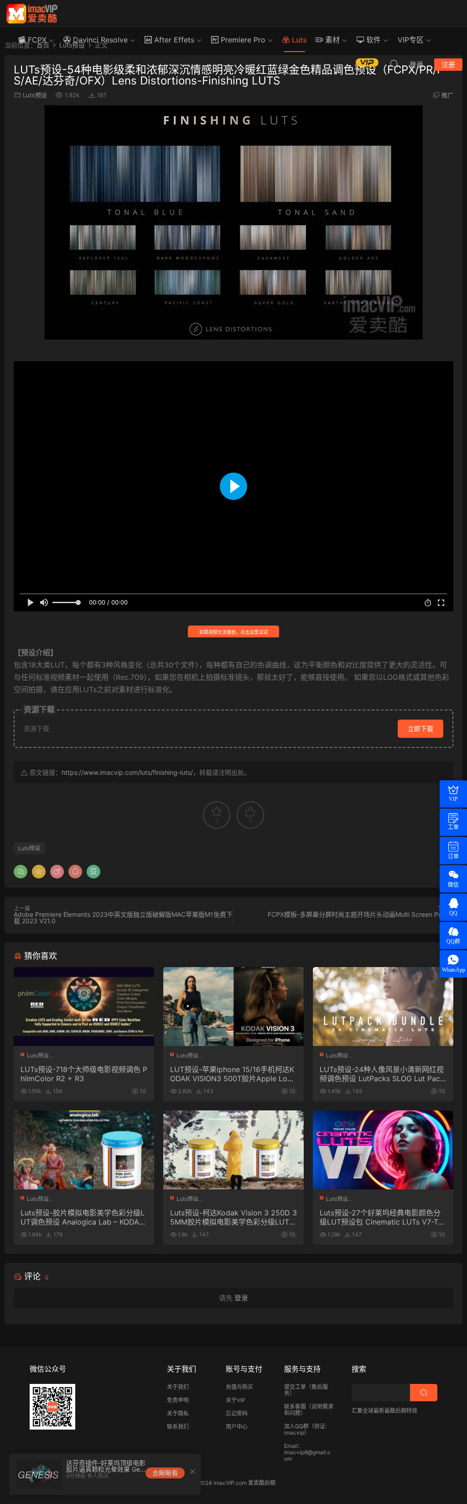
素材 (331, 39)
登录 (241, 1298)
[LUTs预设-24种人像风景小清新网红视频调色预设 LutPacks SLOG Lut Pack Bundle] (383, 1006)
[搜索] (394, 63)
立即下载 (420, 728)
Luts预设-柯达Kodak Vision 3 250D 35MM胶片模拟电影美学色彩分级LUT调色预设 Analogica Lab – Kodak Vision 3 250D (233, 1217)
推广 (447, 95)
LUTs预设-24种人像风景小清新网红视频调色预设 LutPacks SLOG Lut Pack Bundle (382, 1074)
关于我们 (178, 1386)
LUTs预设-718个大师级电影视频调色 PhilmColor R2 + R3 (84, 1074)
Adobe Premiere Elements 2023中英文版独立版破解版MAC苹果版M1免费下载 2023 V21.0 (123, 917)
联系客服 (295, 1406)
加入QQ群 (296, 1426)
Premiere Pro (241, 39)
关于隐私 (178, 1413)
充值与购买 (239, 1386)
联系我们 (178, 1426)
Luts (298, 39)
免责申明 (178, 1400)
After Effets (173, 39)
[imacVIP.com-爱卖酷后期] (32, 13)
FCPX (36, 39)
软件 (372, 39)
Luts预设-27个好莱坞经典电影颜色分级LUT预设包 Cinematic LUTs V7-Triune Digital (383, 1217)
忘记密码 (237, 1413)
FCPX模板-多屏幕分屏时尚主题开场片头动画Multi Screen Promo (360, 914)
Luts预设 (35, 95)
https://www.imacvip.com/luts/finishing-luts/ (127, 772)
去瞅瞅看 (165, 1473)
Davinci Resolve (99, 39)
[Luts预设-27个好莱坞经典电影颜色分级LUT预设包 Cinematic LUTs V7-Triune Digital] (383, 1149)
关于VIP (235, 1400)
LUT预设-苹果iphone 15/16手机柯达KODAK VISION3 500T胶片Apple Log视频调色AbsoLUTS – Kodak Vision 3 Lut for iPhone (233, 1074)
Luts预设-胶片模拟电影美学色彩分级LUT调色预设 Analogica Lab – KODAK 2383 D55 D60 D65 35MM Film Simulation (83, 1217)
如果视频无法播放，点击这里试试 (233, 632)
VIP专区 (411, 39)
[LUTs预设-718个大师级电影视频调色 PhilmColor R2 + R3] (84, 1006)
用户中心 (237, 1426)
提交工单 (295, 1386)
